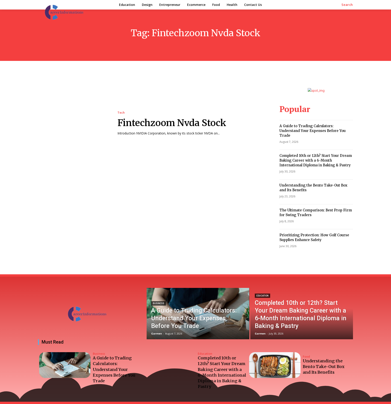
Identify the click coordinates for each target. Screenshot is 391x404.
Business (158, 303)
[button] (347, 5)
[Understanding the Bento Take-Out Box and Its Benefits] (274, 365)
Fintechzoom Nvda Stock (171, 123)
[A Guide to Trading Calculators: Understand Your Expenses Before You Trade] (198, 313)
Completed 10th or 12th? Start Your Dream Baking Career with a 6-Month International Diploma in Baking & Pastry (315, 160)
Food (306, 356)
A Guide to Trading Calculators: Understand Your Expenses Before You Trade (312, 131)
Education (262, 295)
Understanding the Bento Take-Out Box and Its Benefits (324, 366)
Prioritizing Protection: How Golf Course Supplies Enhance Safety (314, 237)
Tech (121, 112)
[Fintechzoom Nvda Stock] (73, 123)
